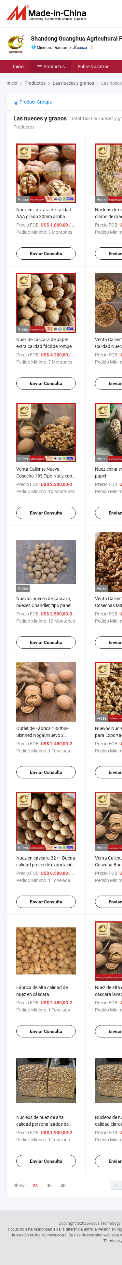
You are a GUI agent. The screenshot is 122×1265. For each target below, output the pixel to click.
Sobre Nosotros (93, 66)
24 (35, 1185)
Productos (54, 66)
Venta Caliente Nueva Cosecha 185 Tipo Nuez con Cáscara (44, 476)
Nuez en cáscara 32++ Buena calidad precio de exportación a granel (45, 864)
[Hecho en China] (47, 12)
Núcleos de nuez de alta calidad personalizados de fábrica (42, 1124)
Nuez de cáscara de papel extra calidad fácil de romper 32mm (44, 346)
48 (63, 1185)
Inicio (18, 66)
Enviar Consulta (46, 253)
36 (49, 1185)
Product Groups (35, 102)
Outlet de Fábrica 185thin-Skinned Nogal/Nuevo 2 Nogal (42, 735)
